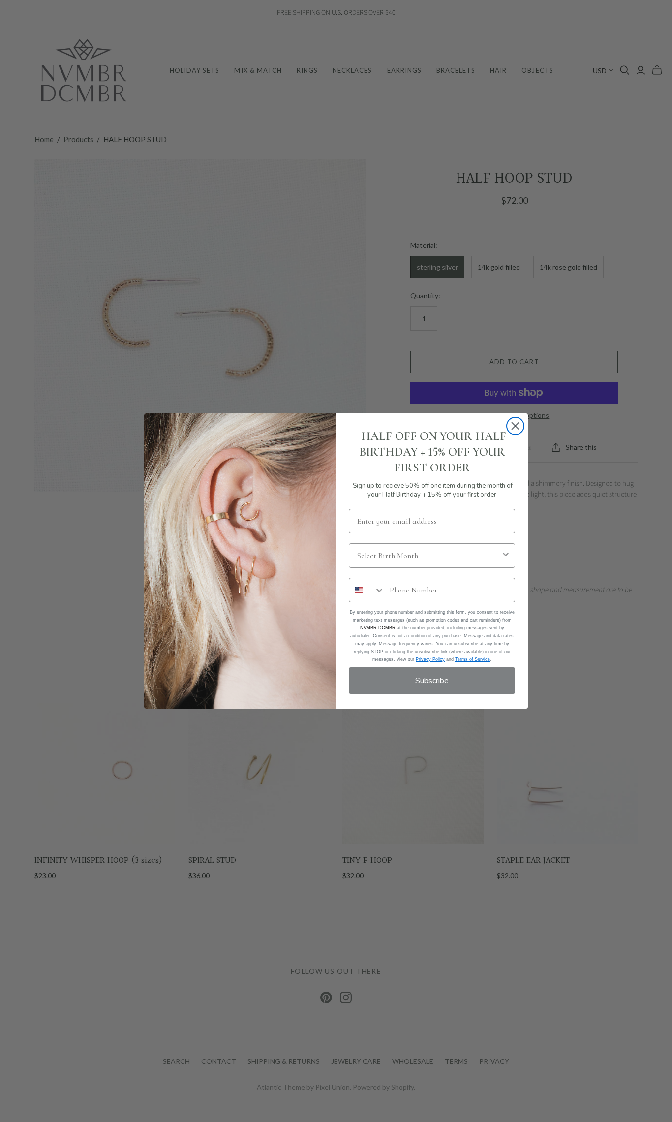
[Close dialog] (515, 426)
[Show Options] (506, 555)
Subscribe (432, 680)
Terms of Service (472, 659)
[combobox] (429, 555)
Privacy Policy (430, 659)
